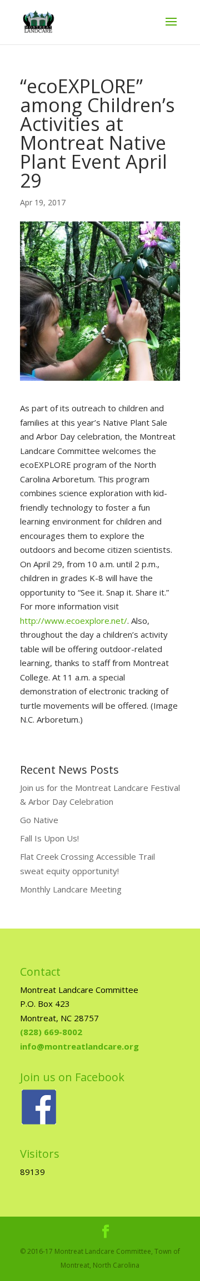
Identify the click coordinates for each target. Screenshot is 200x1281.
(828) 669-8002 (51, 1031)
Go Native (39, 819)
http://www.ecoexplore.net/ (73, 620)
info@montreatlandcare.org (79, 1046)
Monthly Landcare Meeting (71, 889)
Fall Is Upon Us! (49, 838)
